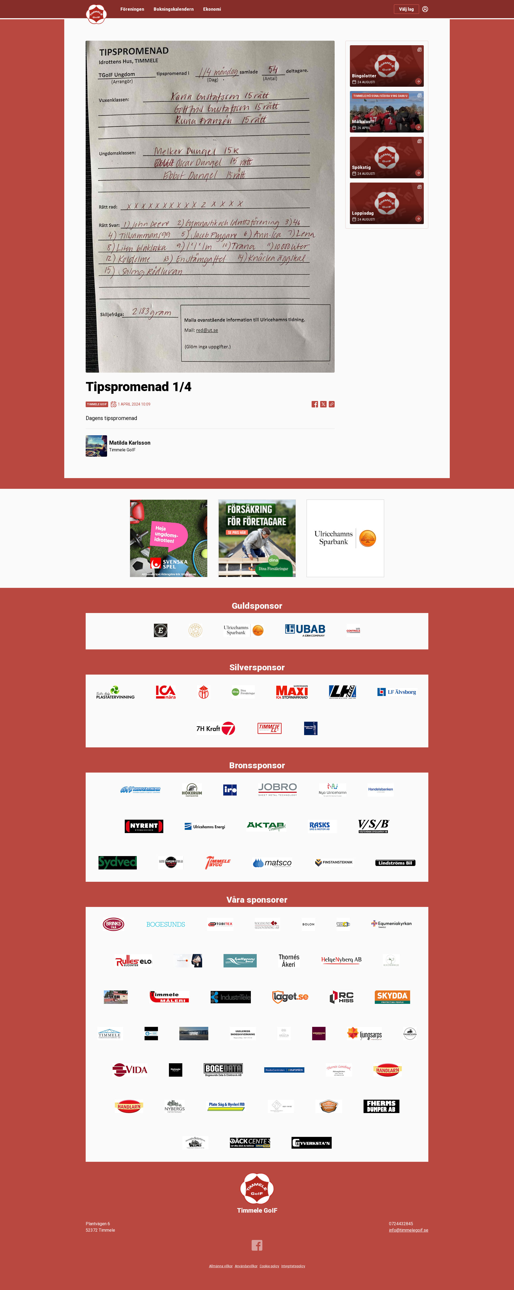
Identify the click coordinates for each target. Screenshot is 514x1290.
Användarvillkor (246, 1266)
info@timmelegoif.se (408, 1230)
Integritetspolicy (293, 1266)
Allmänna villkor (221, 1266)
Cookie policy (269, 1266)
